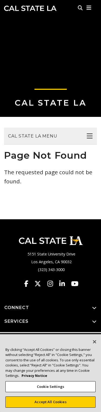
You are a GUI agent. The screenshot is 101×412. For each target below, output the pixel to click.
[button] (89, 8)
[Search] (80, 8)
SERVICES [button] (16, 321)
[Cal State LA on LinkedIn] (64, 283)
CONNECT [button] (16, 307)
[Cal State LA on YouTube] (74, 283)
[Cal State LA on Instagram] (52, 283)
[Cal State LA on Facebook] (28, 283)
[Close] (94, 342)
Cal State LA (30, 8)
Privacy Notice (34, 375)
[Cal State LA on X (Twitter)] (40, 283)
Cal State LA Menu (32, 136)
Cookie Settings (50, 386)
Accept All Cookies (50, 401)
